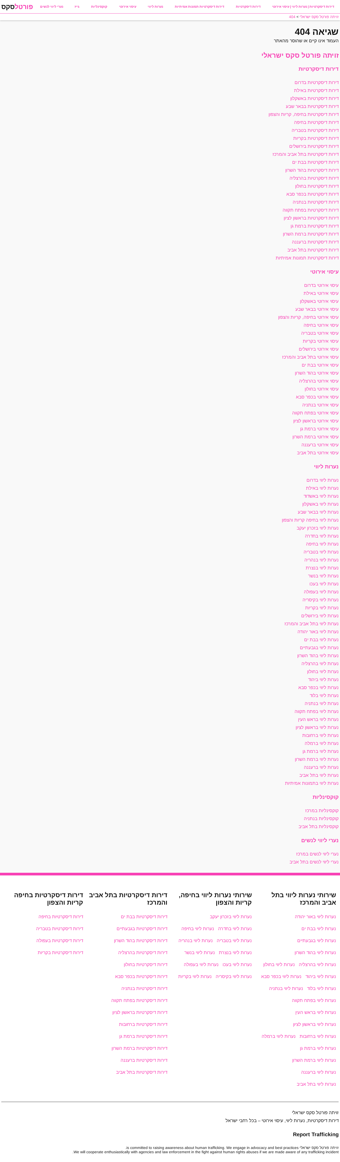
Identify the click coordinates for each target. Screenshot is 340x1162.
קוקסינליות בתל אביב (319, 826)
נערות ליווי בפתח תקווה (317, 711)
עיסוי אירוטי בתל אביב (318, 452)
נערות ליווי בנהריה (321, 560)
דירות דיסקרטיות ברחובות (143, 1024)
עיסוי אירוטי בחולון (322, 389)
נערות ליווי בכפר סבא (318, 687)
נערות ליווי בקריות (322, 607)
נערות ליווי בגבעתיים (319, 647)
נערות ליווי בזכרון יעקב (318, 528)
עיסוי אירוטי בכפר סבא (317, 397)
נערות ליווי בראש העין (318, 719)
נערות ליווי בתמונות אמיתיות (312, 783)
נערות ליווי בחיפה (322, 544)
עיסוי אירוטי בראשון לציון (316, 420)
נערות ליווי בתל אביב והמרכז (311, 623)
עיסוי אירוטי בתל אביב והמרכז (310, 357)
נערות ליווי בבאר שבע (318, 512)
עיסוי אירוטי (127, 7)
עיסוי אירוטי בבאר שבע (317, 309)
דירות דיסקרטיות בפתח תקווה (311, 210)
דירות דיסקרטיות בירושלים (314, 146)
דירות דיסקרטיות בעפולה (59, 940)
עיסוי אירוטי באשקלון (319, 301)
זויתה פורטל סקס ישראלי (300, 55)
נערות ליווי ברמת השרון (317, 759)
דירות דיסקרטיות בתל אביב (313, 250)
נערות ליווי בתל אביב (319, 775)
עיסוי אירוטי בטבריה (320, 333)
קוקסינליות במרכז (322, 810)
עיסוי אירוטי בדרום (321, 285)
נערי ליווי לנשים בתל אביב (314, 862)
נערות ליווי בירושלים (320, 615)
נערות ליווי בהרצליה (320, 663)
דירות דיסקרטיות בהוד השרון (312, 170)
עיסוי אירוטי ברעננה (320, 444)
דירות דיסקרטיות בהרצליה (314, 178)
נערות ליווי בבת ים (321, 639)
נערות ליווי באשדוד (321, 496)
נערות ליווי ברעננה (321, 767)
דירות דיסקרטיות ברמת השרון (311, 234)
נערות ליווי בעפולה (321, 591)
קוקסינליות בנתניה (321, 818)
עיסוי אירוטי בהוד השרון (317, 373)
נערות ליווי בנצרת (322, 567)
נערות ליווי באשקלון (320, 504)
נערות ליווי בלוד (324, 695)
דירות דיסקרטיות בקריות (316, 138)
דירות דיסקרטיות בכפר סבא (312, 194)
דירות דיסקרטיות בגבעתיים (142, 928)
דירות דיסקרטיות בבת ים (315, 162)
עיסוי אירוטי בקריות (321, 341)
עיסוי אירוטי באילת (321, 293)
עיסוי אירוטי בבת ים (320, 365)
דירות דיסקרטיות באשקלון (314, 98)
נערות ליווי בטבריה (321, 552)
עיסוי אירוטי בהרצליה (319, 381)
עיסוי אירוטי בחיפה (321, 325)
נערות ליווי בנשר (323, 575)
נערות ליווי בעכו (324, 583)
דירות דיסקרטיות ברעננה (315, 242)
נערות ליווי (155, 7)
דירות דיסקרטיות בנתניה (316, 202)
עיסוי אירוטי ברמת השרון (315, 436)
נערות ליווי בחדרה (322, 536)
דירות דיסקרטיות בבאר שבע (312, 106)
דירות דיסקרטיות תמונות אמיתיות (199, 7)
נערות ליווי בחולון (323, 671)
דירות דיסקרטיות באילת (316, 90)
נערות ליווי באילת (322, 488)
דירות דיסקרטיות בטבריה (315, 130)
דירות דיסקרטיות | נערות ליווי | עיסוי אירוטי (303, 7)
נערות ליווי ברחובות (320, 735)
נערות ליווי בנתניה (322, 703)
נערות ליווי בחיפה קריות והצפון (310, 520)
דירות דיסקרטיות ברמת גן (315, 226)
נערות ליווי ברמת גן (321, 751)
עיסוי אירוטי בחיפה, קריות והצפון (308, 317)
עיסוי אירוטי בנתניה (320, 405)
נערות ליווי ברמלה (322, 743)
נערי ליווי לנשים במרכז (317, 854)
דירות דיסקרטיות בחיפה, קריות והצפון (304, 114)
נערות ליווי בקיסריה (321, 599)
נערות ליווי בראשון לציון (317, 727)
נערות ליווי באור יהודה (318, 631)
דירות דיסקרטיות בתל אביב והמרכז (306, 154)
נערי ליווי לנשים (51, 7)
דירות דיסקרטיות (248, 7)
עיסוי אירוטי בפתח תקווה (315, 413)
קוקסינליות (99, 7)
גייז (77, 7)
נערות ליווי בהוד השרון (318, 655)
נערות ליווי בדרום (323, 480)
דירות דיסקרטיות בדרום (317, 82)
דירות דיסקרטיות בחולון (317, 186)
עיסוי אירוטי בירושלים (319, 349)
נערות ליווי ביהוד (323, 679)
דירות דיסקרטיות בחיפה (316, 122)
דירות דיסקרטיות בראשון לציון (311, 218)
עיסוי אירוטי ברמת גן (319, 428)
